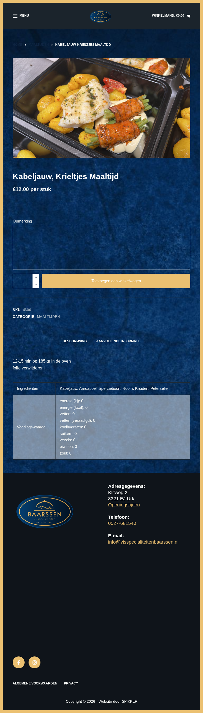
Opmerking (22, 221)
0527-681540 (122, 523)
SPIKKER (129, 701)
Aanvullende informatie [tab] (118, 341)
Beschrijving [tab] (75, 341)
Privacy (71, 683)
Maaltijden (48, 317)
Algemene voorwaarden (35, 683)
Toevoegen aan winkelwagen (116, 281)
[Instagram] (34, 662)
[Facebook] (19, 662)
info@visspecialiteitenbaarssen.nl (143, 542)
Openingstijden (124, 504)
